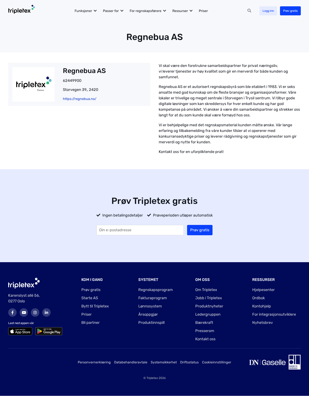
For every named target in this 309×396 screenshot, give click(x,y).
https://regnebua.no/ (79, 99)
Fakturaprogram (152, 298)
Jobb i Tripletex (208, 298)
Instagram (35, 312)
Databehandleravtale (130, 362)
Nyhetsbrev (262, 322)
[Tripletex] (24, 283)
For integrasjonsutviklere (274, 314)
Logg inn (268, 11)
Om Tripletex (206, 289)
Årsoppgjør (148, 314)
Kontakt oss (205, 339)
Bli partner (90, 322)
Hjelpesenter (263, 289)
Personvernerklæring (94, 362)
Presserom (204, 330)
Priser (203, 11)
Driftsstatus (189, 362)
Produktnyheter (209, 306)
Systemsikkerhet (164, 362)
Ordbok (258, 298)
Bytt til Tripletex (95, 306)
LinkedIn (46, 312)
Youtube (24, 312)
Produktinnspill (151, 322)
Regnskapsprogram (155, 289)
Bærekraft (204, 322)
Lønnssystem (150, 306)
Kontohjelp (261, 306)
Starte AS (89, 298)
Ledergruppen (208, 314)
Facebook (12, 312)
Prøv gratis (290, 11)
